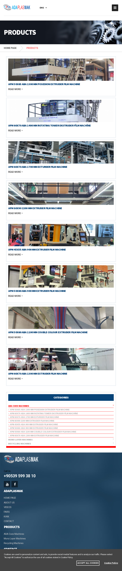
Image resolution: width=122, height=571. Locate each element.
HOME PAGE (10, 48)
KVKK (6, 516)
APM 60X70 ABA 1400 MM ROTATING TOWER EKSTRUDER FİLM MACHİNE (43, 413)
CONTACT (9, 521)
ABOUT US (9, 502)
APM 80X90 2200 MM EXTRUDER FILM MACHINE (31, 421)
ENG (42, 8)
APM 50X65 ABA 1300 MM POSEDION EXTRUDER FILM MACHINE (39, 410)
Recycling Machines (20, 443)
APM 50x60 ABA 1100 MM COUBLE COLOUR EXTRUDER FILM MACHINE (42, 432)
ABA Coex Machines (19, 405)
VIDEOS (7, 507)
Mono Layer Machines (21, 439)
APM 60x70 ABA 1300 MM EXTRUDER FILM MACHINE (34, 436)
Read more (14, 89)
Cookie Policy (111, 563)
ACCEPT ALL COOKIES (87, 563)
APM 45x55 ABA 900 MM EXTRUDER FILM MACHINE (33, 424)
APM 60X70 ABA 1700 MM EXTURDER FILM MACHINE (34, 417)
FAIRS (7, 512)
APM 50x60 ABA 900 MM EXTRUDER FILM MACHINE (33, 428)
